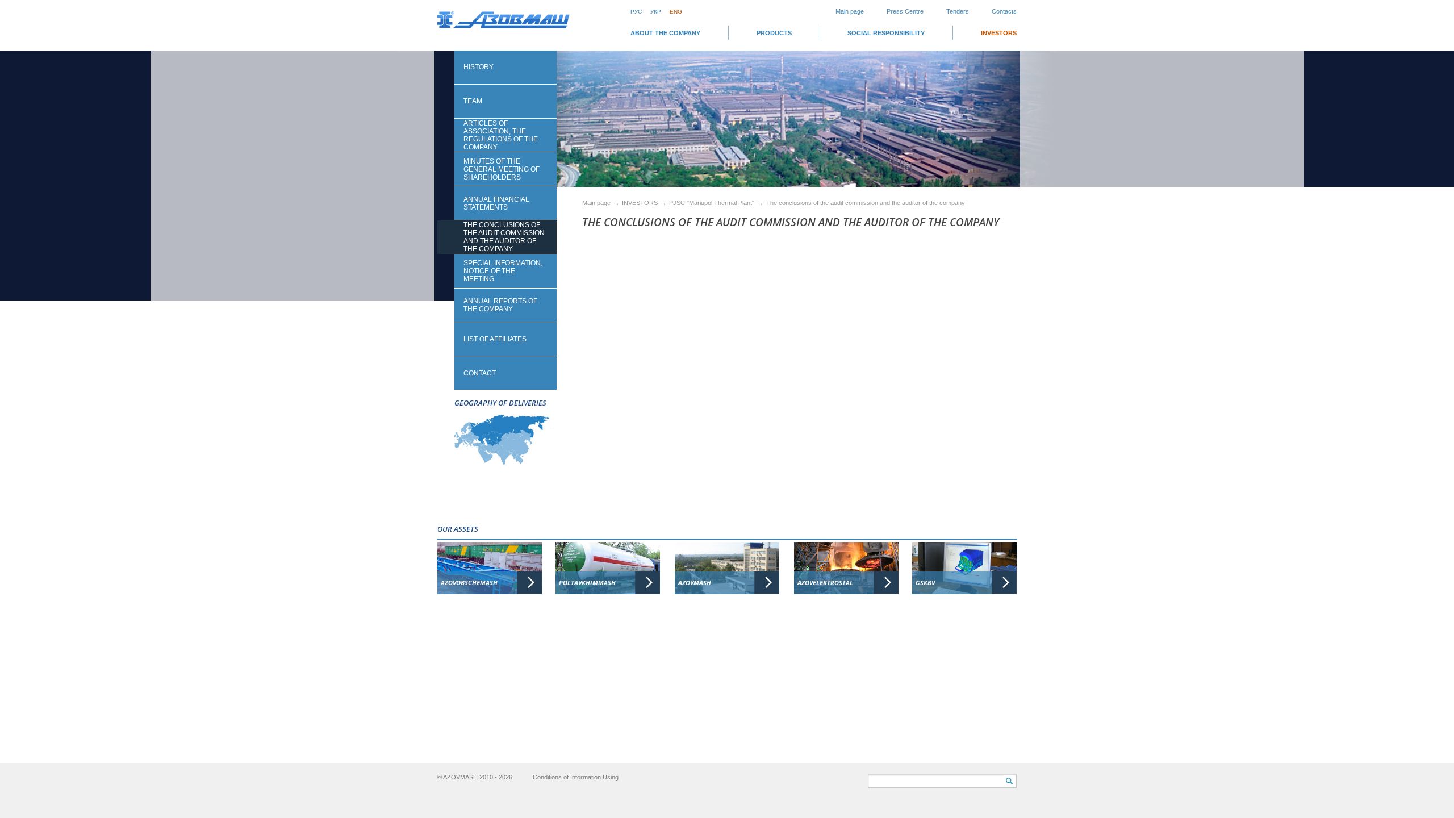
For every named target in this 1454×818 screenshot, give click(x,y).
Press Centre (905, 11)
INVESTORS (999, 33)
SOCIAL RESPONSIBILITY (886, 33)
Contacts (1004, 11)
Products (774, 33)
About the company (665, 33)
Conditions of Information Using (576, 777)
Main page (849, 11)
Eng (676, 12)
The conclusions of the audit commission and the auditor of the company (865, 202)
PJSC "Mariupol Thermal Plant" (711, 202)
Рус (636, 12)
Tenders (957, 11)
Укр (655, 12)
